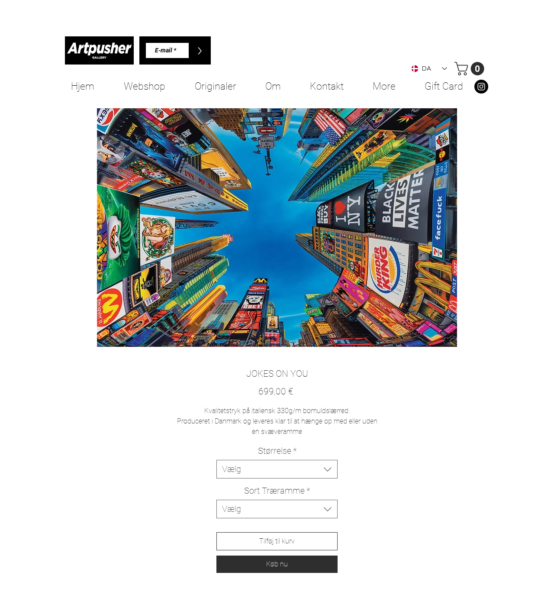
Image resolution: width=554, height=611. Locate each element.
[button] (470, 68)
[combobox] (277, 469)
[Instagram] (481, 87)
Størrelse (277, 451)
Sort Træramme (277, 490)
